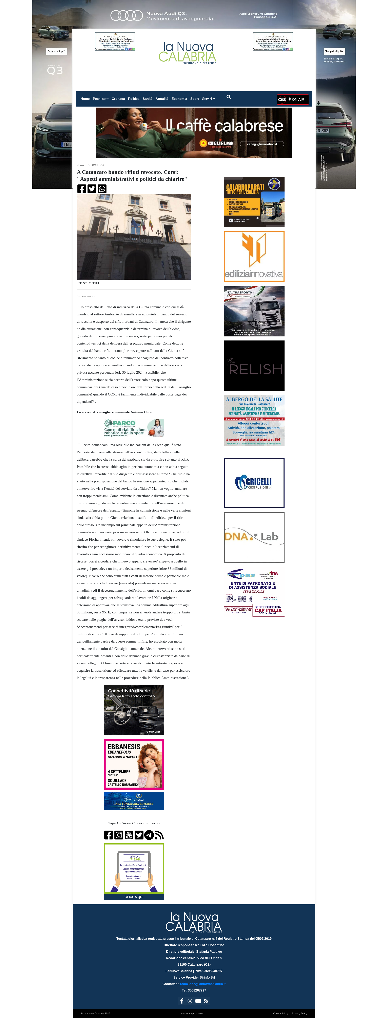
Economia (179, 98)
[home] (188, 51)
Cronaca (118, 98)
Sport (194, 98)
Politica (133, 98)
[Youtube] (198, 1001)
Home (86, 98)
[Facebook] (182, 1001)
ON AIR (297, 99)
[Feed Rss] (206, 1001)
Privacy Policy (299, 1013)
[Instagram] (190, 1001)
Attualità (162, 98)
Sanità (147, 98)
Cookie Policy (280, 1013)
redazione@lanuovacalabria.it (203, 984)
